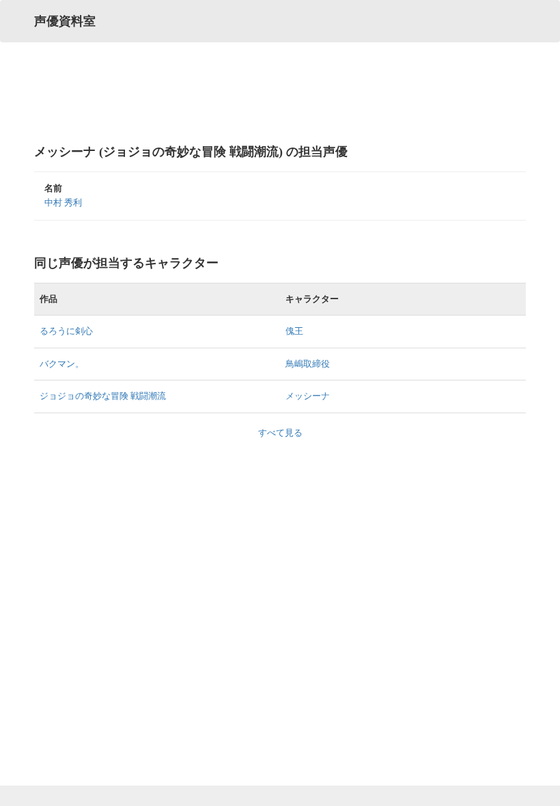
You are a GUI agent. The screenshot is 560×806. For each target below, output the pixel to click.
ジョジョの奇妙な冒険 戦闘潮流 (103, 396)
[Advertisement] (280, 92)
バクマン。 (62, 364)
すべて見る (280, 433)
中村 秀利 (63, 202)
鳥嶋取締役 (307, 364)
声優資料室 (65, 21)
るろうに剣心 (66, 331)
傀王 (294, 331)
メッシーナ (307, 396)
